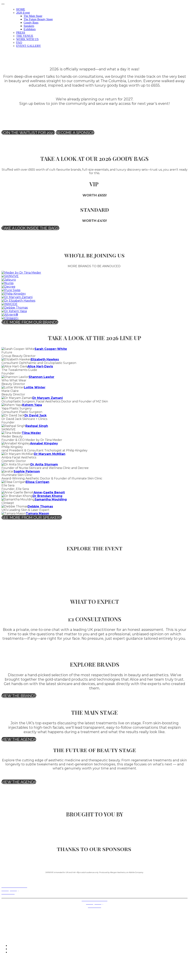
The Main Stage (33, 16)
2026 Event (23, 12)
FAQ (19, 42)
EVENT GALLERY (28, 45)
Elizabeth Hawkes (45, 359)
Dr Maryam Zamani (47, 398)
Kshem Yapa (32, 405)
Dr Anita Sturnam (44, 464)
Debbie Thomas (40, 506)
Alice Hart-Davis (40, 366)
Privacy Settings (10, 896)
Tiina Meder (31, 433)
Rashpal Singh (36, 426)
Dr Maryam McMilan (49, 454)
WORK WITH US (27, 39)
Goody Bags (31, 22)
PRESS (20, 32)
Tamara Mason (37, 513)
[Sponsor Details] (21, 272)
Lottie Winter (34, 387)
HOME (20, 9)
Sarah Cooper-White (51, 349)
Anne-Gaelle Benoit (49, 492)
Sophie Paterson (27, 471)
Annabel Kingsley (44, 443)
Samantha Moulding (51, 499)
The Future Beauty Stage (38, 19)
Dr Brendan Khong (47, 496)
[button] (28, 132)
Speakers (29, 25)
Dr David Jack (36, 415)
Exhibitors (30, 29)
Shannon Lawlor (41, 377)
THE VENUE (24, 35)
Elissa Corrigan (37, 482)
